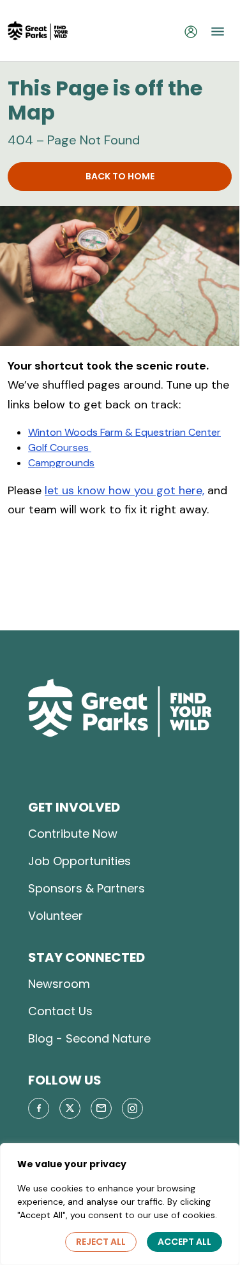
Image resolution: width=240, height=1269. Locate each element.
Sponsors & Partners (86, 888)
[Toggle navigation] (218, 31)
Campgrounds (61, 462)
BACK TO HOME (120, 176)
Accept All (184, 1241)
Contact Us (60, 1011)
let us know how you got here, (124, 490)
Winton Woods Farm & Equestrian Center (124, 432)
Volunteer (55, 916)
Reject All (101, 1241)
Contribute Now (72, 834)
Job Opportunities (79, 861)
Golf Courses (59, 447)
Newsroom (59, 984)
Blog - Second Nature (89, 1038)
